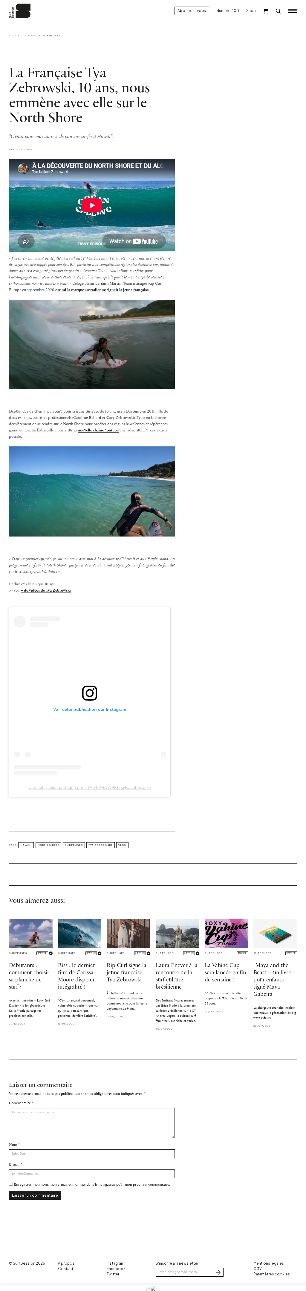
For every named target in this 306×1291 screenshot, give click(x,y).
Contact (65, 1268)
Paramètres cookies (271, 1274)
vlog (122, 844)
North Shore (48, 844)
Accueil (15, 35)
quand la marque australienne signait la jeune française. (102, 290)
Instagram (115, 1263)
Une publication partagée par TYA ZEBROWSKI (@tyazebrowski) (89, 787)
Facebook (116, 1268)
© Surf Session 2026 (27, 1263)
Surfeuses (51, 35)
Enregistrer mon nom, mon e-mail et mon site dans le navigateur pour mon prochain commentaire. (92, 1185)
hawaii (26, 844)
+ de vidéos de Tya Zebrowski (46, 591)
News (32, 35)
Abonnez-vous (192, 10)
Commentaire (20, 1103)
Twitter (113, 1274)
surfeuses (74, 844)
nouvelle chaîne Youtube (98, 430)
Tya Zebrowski (100, 844)
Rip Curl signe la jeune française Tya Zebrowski (126, 973)
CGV (257, 1268)
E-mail (14, 1164)
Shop (251, 10)
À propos (66, 1263)
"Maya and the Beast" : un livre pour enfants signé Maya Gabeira (272, 980)
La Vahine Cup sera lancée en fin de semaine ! (225, 973)
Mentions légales (268, 1263)
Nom (13, 1145)
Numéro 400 (227, 10)
